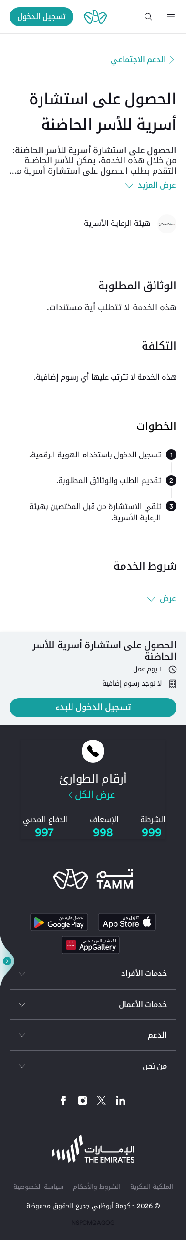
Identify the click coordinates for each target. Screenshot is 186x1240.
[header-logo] (95, 17)
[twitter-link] (98, 1100)
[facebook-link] (63, 1100)
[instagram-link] (79, 1100)
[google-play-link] (59, 922)
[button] (170, 16)
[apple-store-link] (127, 922)
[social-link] (91, 945)
